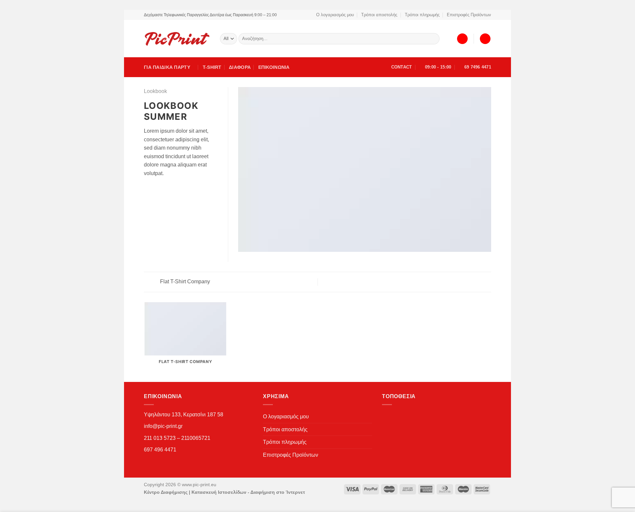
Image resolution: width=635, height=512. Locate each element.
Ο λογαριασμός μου (335, 14)
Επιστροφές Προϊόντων (469, 14)
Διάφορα (240, 67)
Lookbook (155, 91)
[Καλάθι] (485, 38)
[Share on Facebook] (147, 189)
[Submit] (433, 38)
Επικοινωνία (274, 67)
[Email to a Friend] (156, 189)
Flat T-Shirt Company (184, 281)
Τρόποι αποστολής (379, 14)
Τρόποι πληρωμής (422, 14)
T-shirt (212, 67)
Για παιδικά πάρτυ (167, 67)
